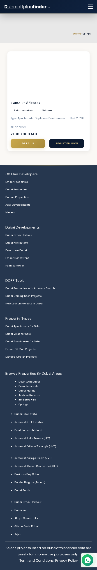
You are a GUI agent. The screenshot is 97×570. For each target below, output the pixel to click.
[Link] (28, 7)
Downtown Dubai (16, 250)
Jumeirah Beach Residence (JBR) (36, 466)
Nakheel (47, 110)
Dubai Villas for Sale (18, 334)
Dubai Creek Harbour (18, 235)
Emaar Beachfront (17, 258)
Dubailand (21, 510)
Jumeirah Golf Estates (28, 422)
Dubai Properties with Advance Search (30, 288)
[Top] (87, 551)
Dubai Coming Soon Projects (23, 296)
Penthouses (56, 118)
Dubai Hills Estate (16, 242)
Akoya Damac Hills (26, 518)
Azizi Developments (17, 205)
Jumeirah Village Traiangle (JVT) (35, 446)
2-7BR (80, 118)
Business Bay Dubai (26, 474)
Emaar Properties (16, 182)
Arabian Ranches (29, 395)
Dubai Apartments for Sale (22, 326)
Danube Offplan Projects (21, 357)
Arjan (17, 534)
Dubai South (22, 490)
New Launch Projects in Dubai (24, 303)
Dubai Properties (16, 189)
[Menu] (90, 6)
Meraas (10, 212)
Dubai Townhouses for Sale (22, 341)
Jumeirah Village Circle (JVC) (33, 458)
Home (77, 33)
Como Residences (25, 103)
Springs (23, 404)
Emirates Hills (27, 399)
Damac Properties (17, 197)
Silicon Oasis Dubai (26, 526)
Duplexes (41, 118)
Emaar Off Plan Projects (20, 349)
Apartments (26, 118)
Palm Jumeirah (23, 110)
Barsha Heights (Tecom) (29, 482)
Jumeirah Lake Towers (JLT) (32, 438)
